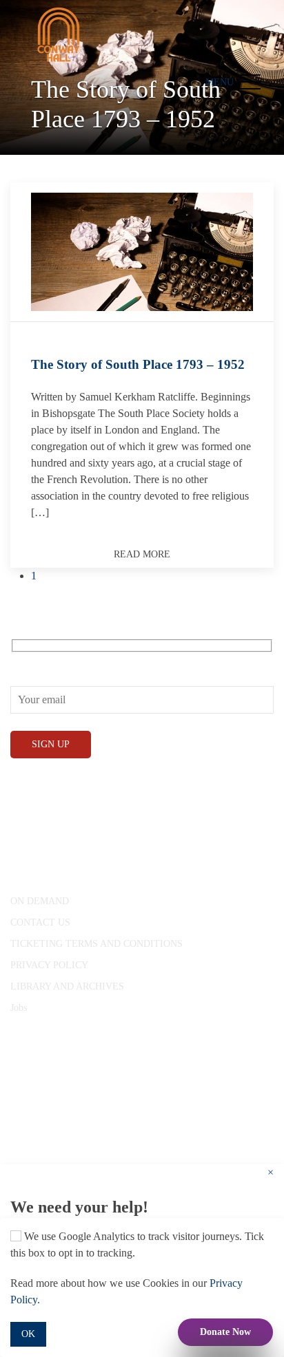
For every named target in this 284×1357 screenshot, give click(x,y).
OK (28, 1334)
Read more (142, 554)
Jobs (18, 1008)
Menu (219, 82)
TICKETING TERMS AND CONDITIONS (96, 944)
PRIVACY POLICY (49, 965)
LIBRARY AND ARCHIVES (67, 986)
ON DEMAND (39, 901)
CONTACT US (40, 922)
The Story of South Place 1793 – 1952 (138, 364)
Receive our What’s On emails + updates (98, 660)
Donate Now (225, 1332)
